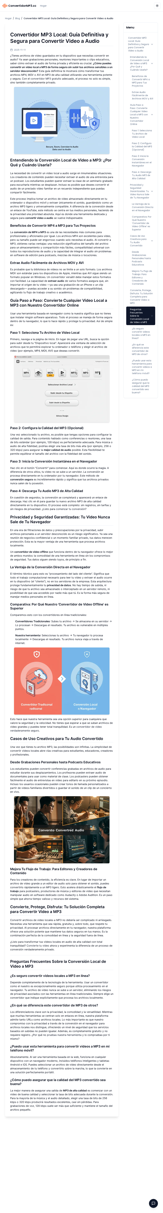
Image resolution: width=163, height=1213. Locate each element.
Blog (17, 18)
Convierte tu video (38, 945)
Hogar (43, 5)
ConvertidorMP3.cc (22, 6)
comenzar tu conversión (70, 509)
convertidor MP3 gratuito (46, 78)
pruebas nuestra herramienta (64, 1034)
